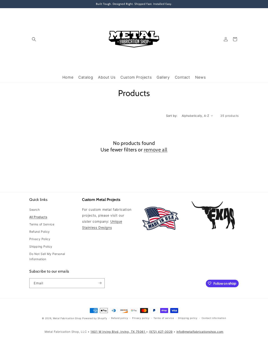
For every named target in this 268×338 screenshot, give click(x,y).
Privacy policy (140, 318)
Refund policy (119, 318)
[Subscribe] (99, 283)
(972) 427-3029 (161, 331)
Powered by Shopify (94, 318)
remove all (156, 150)
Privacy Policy (39, 239)
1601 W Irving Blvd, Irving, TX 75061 (118, 331)
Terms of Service (41, 224)
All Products (38, 216)
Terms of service (163, 318)
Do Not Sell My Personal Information (47, 256)
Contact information (214, 318)
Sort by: (172, 115)
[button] (34, 39)
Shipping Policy (40, 246)
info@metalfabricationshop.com (200, 331)
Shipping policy (187, 318)
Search (34, 209)
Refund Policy (39, 231)
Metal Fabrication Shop (67, 318)
